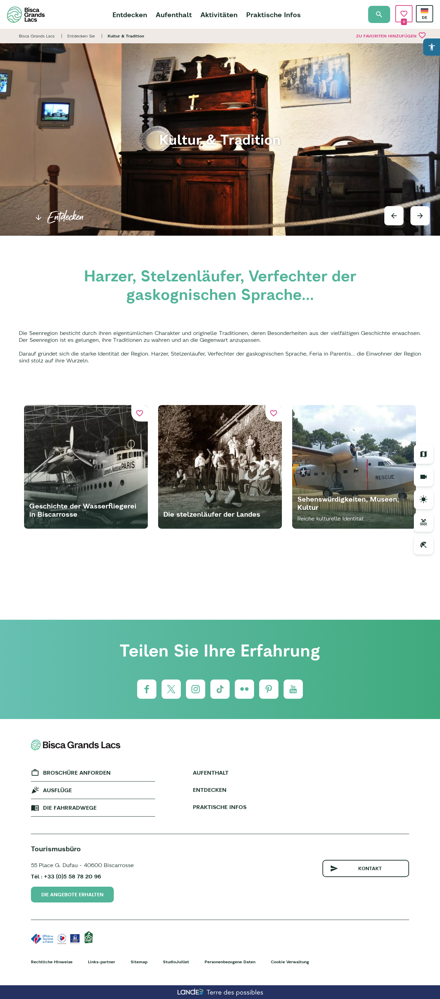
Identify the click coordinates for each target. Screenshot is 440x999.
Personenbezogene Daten (230, 961)
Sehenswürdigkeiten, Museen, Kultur (348, 503)
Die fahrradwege (70, 807)
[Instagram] (195, 689)
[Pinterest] (268, 689)
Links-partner (101, 961)
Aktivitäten (219, 14)
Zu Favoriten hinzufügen (391, 35)
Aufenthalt (174, 14)
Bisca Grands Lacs (37, 35)
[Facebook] (146, 689)
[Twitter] (171, 689)
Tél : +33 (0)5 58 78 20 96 (66, 876)
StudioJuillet (176, 961)
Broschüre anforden (77, 772)
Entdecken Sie (81, 35)
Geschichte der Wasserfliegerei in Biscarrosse (82, 510)
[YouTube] (293, 689)
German (424, 10)
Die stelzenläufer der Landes (211, 514)
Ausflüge (57, 790)
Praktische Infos (273, 14)
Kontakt (370, 868)
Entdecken (129, 14)
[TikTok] (220, 689)
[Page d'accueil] (26, 15)
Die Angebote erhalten (72, 894)
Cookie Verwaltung (290, 961)
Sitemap (139, 961)
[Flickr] (244, 689)
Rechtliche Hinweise (52, 961)
